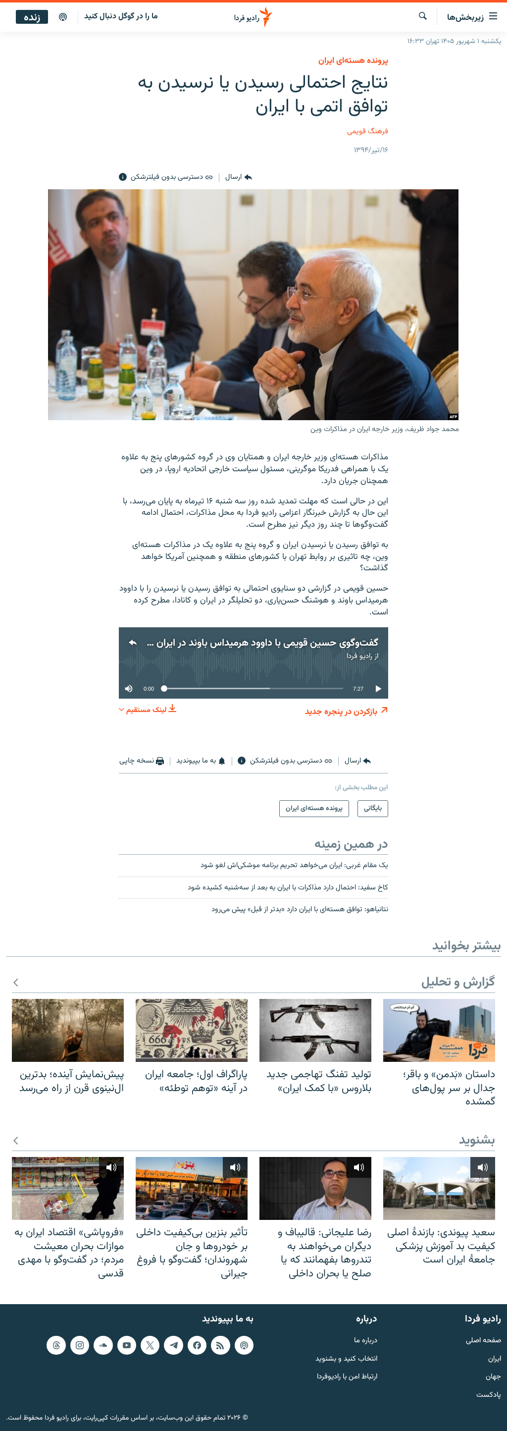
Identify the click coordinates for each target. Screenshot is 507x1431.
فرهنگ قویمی (367, 131)
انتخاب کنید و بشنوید (346, 1359)
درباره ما (365, 1341)
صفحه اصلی (483, 1341)
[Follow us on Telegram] (173, 1345)
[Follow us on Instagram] (79, 1345)
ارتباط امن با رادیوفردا (347, 1377)
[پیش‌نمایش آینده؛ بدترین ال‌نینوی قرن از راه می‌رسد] (68, 1030)
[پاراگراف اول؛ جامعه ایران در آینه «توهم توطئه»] (192, 1030)
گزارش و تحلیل (458, 983)
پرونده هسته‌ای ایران (353, 61)
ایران (494, 1359)
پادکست (488, 1395)
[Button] (238, 177)
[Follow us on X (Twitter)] (150, 1345)
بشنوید (477, 1141)
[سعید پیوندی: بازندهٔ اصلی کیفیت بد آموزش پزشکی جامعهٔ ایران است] (439, 1188)
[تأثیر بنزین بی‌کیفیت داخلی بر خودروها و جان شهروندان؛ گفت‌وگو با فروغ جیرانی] (192, 1188)
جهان (493, 1377)
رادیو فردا (359, 656)
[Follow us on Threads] (56, 1345)
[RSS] (220, 1345)
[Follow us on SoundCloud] (103, 1345)
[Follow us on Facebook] (197, 1345)
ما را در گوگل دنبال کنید (121, 16)
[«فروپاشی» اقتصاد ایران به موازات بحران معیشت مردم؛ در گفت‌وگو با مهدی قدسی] (68, 1188)
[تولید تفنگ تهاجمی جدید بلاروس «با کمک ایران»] (315, 1030)
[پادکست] (63, 17)
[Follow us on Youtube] (126, 1345)
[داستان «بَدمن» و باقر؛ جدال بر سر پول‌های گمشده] (439, 1030)
